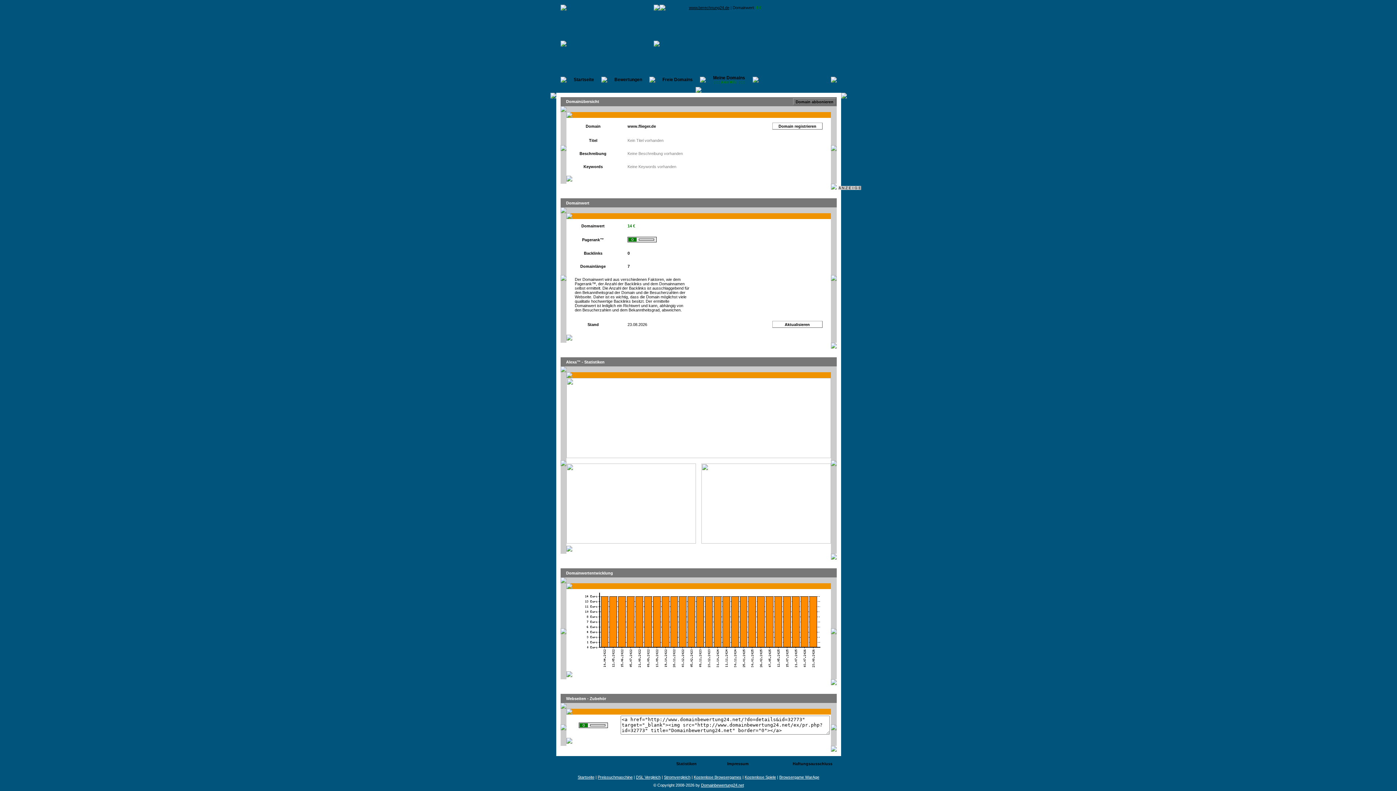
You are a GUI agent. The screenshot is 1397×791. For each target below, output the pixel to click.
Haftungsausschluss (812, 764)
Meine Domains (729, 79)
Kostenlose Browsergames (717, 777)
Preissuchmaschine (615, 777)
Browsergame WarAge (799, 777)
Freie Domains (677, 79)
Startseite (584, 79)
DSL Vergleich (648, 777)
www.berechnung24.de (709, 7)
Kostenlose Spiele (760, 777)
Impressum (738, 764)
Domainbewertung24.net (722, 785)
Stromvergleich (677, 777)
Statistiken (686, 764)
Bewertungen (628, 79)
